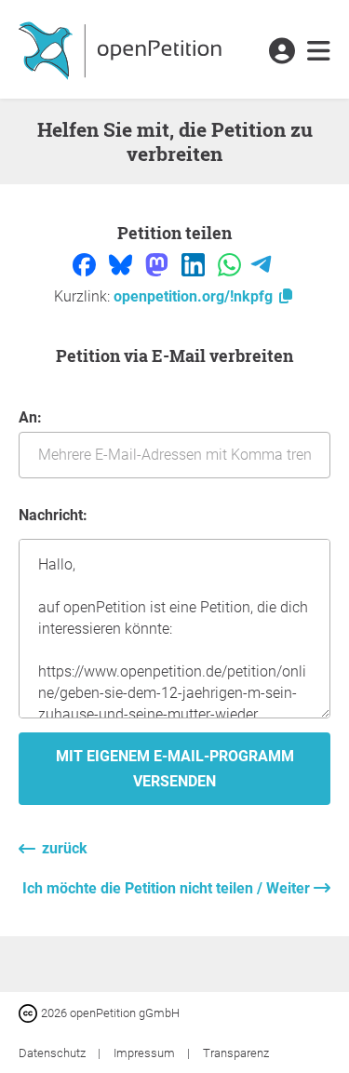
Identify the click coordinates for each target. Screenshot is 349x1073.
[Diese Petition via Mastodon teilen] (158, 264)
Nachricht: (53, 515)
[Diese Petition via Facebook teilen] (86, 264)
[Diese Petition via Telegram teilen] (261, 264)
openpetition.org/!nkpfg (195, 296)
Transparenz (236, 1053)
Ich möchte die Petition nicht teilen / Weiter (168, 888)
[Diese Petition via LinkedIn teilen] (194, 264)
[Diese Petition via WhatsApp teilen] (231, 264)
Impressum (146, 1053)
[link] (318, 52)
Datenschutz (53, 1053)
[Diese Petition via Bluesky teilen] (122, 264)
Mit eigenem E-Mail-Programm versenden (175, 768)
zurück (64, 848)
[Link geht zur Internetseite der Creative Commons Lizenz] (30, 1012)
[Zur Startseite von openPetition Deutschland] (122, 49)
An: (30, 417)
